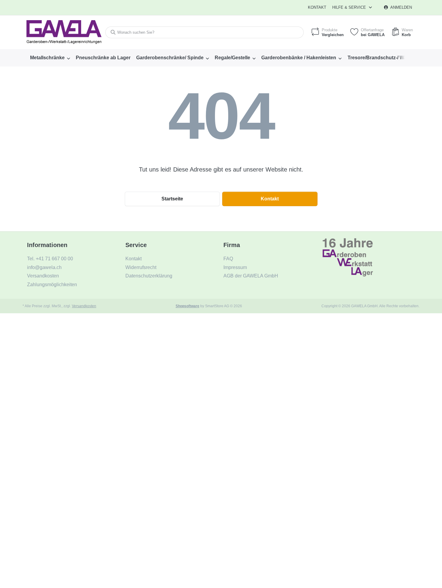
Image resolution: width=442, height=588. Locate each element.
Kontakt (317, 7)
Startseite (172, 198)
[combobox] (204, 32)
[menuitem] (50, 58)
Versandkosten (84, 306)
